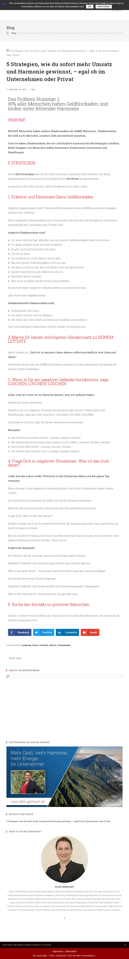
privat (35, 645)
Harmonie (26, 645)
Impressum (58, 951)
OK (89, 6)
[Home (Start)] (7, 33)
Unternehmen (63, 645)
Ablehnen (104, 6)
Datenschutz (71, 951)
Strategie (43, 645)
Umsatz (52, 645)
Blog (33, 89)
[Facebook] (64, 918)
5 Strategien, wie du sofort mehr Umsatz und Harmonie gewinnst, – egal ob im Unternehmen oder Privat (58, 821)
